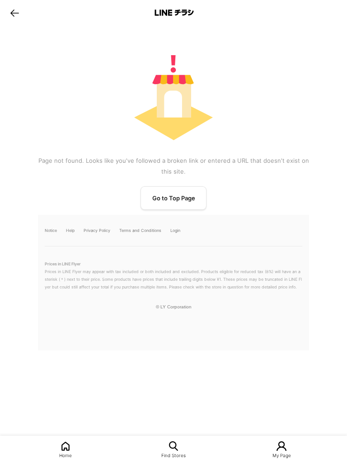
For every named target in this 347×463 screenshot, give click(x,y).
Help (70, 230)
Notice (51, 230)
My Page (281, 455)
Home (65, 455)
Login (175, 230)
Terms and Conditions (140, 230)
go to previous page (14, 12)
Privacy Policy (97, 230)
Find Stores (173, 455)
